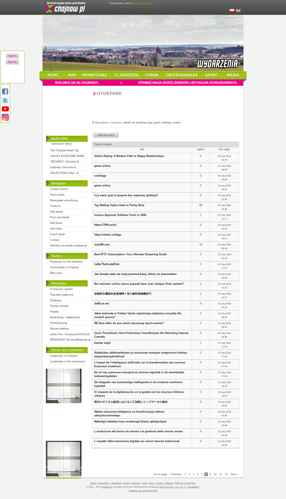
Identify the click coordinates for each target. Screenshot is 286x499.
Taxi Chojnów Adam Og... (65, 150)
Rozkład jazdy (58, 323)
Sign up (12, 61)
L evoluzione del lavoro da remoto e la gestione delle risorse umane (138, 431)
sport (211, 75)
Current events (59, 189)
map (72, 75)
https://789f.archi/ (105, 224)
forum (151, 75)
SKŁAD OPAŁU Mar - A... (65, 172)
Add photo (56, 222)
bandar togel (102, 342)
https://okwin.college (107, 234)
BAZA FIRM (59, 138)
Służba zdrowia (59, 306)
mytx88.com (102, 244)
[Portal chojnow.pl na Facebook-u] (5, 94)
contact (159, 483)
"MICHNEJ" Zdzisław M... (65, 161)
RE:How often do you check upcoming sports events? (129, 323)
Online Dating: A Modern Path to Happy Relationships (129, 156)
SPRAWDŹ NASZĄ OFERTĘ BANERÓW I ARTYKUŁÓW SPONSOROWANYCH (187, 82)
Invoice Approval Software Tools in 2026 (120, 215)
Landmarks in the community (67, 361)
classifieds (127, 75)
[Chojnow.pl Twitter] (5, 103)
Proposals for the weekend (66, 261)
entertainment (182, 75)
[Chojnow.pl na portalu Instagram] (5, 120)
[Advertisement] (67, 114)
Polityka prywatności (185, 483)
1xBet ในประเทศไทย (106, 264)
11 (220, 474)
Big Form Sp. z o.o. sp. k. (173, 487)
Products (55, 206)
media (233, 75)
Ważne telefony (59, 328)
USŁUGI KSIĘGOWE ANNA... (68, 156)
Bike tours (56, 273)
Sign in (12, 55)
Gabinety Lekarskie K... (64, 167)
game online (102, 165)
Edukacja (55, 300)
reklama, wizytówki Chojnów (143, 490)
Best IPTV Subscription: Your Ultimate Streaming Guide (130, 254)
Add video (56, 228)
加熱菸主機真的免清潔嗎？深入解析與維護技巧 (122, 293)
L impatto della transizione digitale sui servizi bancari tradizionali (137, 441)
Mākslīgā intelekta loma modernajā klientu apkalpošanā (130, 421)
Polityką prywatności (142, 3)
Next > (234, 474)
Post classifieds (60, 217)
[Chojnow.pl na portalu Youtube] (5, 111)
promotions (94, 75)
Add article (56, 211)
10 (215, 474)
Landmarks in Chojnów (63, 355)
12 (226, 474)
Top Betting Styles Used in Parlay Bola (119, 205)
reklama (169, 483)
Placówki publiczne (61, 294)
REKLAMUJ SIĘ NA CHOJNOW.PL (77, 82)
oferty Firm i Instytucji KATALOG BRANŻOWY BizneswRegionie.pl (70, 337)
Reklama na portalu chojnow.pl (68, 245)
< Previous (176, 474)
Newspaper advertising (63, 200)
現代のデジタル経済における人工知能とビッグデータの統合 (131, 401)
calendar (135, 483)
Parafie (54, 311)
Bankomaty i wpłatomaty (65, 317)
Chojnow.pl (106, 487)
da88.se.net (101, 303)
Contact (54, 239)
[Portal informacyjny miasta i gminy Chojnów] (66, 14)
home (53, 75)
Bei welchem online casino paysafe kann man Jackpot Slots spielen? (139, 283)
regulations (193, 487)
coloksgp (100, 175)
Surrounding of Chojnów (64, 267)
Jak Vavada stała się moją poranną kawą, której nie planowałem (135, 274)
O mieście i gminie (61, 289)
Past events (57, 194)
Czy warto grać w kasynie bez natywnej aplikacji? (126, 195)
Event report (57, 234)
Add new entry (106, 135)
